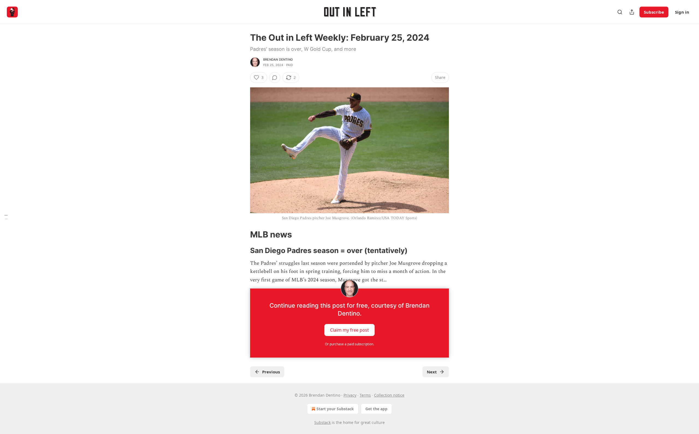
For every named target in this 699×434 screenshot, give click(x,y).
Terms (365, 395)
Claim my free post (349, 330)
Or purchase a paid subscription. (349, 344)
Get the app (376, 408)
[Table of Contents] (6, 217)
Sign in (682, 12)
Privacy (349, 395)
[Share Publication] (631, 12)
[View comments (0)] (274, 77)
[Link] (242, 234)
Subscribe (654, 12)
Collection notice (389, 395)
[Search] (619, 12)
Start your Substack (335, 408)
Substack (322, 422)
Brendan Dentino (278, 59)
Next (432, 371)
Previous (271, 371)
